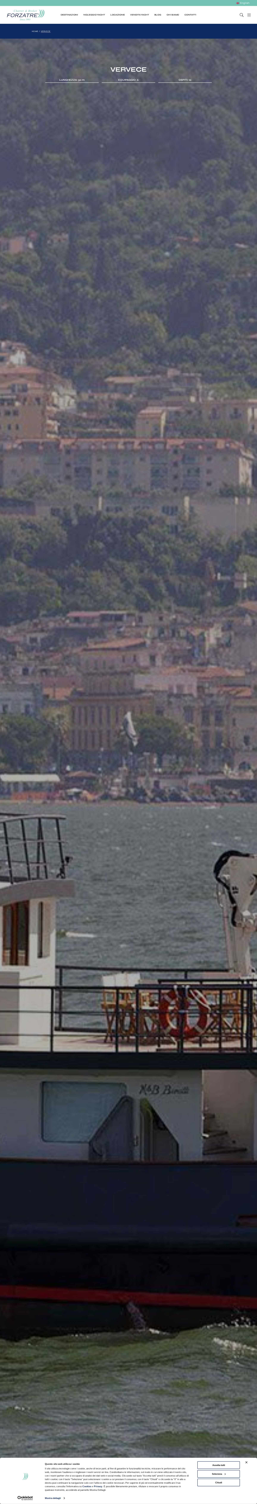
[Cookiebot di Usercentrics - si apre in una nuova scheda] (25, 1498)
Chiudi (218, 1482)
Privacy (98, 1486)
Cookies (86, 1486)
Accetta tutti (218, 1465)
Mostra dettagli (53, 1498)
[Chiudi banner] (246, 1462)
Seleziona (217, 1473)
